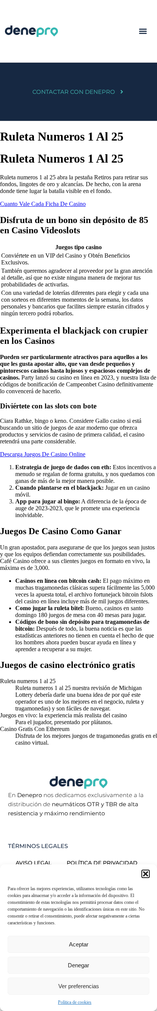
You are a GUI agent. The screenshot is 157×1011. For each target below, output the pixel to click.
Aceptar (78, 944)
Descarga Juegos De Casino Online (42, 454)
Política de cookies (74, 1002)
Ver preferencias (78, 986)
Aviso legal (33, 862)
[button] (145, 874)
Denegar (78, 965)
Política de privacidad (102, 862)
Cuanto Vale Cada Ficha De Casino (43, 204)
